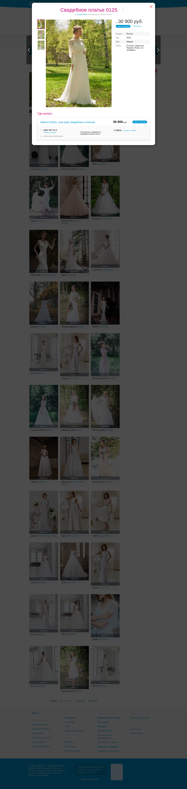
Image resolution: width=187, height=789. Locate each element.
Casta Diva (82, 14)
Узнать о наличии (123, 26)
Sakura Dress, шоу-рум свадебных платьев (67, 122)
